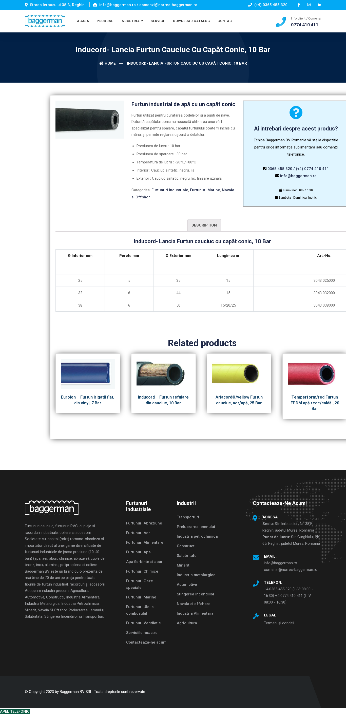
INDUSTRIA (130, 21)
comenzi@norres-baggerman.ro (290, 569)
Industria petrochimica (197, 536)
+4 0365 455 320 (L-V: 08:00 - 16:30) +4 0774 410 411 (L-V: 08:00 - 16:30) (288, 596)
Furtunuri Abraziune (144, 523)
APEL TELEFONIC (15, 711)
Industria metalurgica (196, 575)
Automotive (187, 584)
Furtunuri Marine (205, 190)
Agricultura (187, 623)
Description (204, 225)
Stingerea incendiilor (196, 594)
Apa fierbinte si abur (144, 561)
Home (110, 63)
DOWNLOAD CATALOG (191, 21)
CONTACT (226, 21)
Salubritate (187, 555)
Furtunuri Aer (138, 533)
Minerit (183, 565)
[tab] (204, 225)
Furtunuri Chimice (142, 571)
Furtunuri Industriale (169, 190)
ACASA (83, 21)
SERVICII (158, 21)
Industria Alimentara (195, 613)
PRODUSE (105, 21)
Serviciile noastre (142, 632)
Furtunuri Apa (138, 552)
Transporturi (188, 517)
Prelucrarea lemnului (196, 526)
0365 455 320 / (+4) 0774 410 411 (298, 168)
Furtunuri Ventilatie (143, 623)
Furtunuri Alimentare (144, 542)
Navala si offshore (193, 603)
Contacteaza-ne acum (146, 642)
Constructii (187, 546)
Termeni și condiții (279, 623)
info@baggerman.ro (298, 176)
